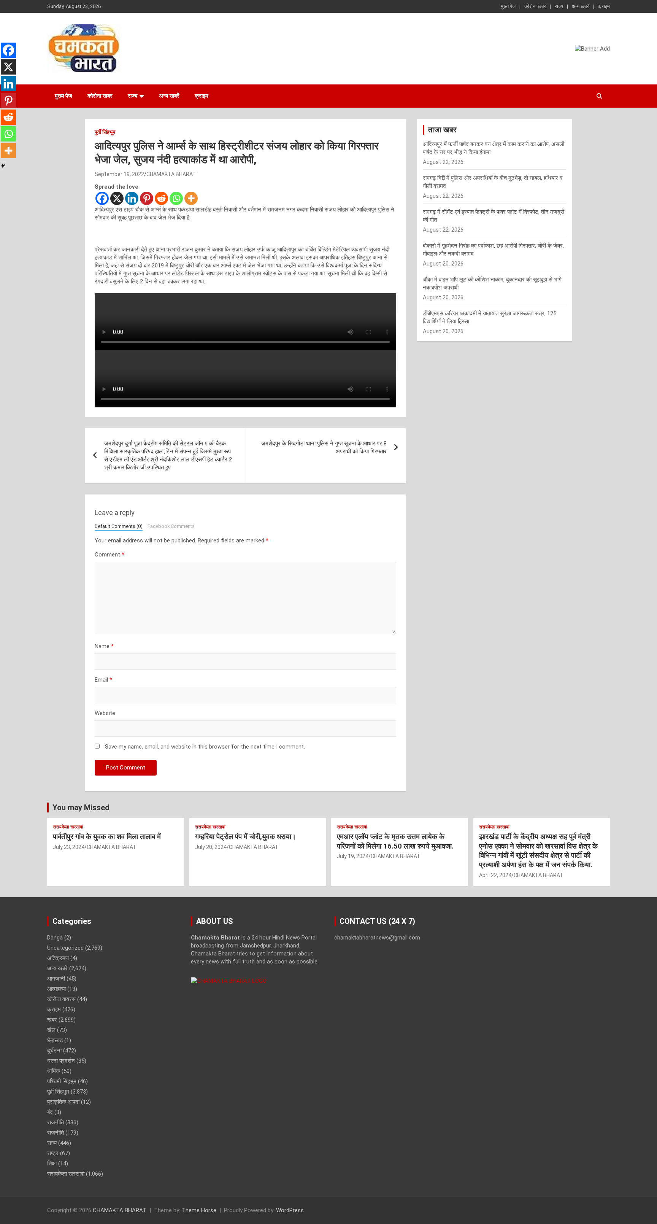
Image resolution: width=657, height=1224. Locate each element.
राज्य (559, 6)
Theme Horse (199, 1210)
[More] (191, 198)
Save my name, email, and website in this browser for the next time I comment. (205, 746)
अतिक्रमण (58, 958)
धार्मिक (53, 1071)
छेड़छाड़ (55, 1040)
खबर (52, 1019)
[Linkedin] (131, 198)
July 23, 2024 (68, 847)
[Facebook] (102, 198)
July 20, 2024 (211, 847)
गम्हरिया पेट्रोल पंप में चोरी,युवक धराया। (245, 836)
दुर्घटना (54, 1050)
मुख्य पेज (508, 6)
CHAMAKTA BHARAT (171, 174)
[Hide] (3, 166)
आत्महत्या (56, 989)
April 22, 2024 (495, 875)
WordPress (290, 1210)
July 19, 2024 (352, 856)
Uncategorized (65, 947)
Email (103, 679)
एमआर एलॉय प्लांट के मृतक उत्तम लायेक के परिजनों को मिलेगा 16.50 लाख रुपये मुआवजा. (395, 841)
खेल (51, 1030)
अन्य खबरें (580, 6)
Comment (109, 554)
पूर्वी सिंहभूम (105, 132)
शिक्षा (52, 1163)
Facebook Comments (171, 526)
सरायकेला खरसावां (68, 827)
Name (104, 646)
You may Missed (81, 807)
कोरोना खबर (535, 6)
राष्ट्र (53, 1153)
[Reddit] (161, 198)
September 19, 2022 (119, 174)
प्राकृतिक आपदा (63, 1101)
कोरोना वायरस (61, 999)
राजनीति (55, 1122)
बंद (50, 1112)
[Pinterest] (146, 198)
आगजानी (56, 978)
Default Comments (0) (119, 526)
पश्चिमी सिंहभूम (61, 1081)
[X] (117, 198)
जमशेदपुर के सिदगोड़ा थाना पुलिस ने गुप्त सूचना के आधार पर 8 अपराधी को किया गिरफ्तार (324, 447)
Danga (55, 937)
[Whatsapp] (176, 198)
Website (105, 713)
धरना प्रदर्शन (61, 1060)
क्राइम (604, 6)
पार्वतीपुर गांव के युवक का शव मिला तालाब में (107, 836)
